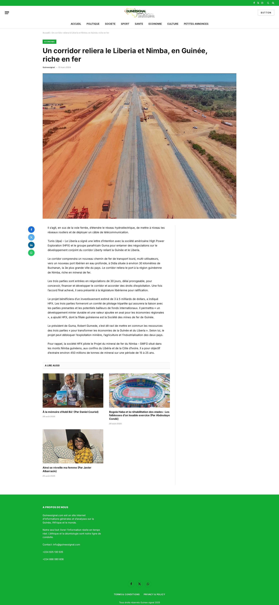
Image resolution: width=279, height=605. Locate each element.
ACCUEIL (76, 23)
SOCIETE (110, 23)
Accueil (46, 33)
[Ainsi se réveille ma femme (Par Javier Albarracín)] (73, 446)
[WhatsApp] (31, 253)
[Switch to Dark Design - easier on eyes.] (268, 3)
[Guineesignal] (139, 13)
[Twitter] (31, 237)
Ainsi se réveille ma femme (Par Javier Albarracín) (67, 469)
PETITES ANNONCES (196, 23)
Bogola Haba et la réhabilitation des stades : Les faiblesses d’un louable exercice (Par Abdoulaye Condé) (139, 415)
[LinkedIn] (31, 245)
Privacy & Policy (154, 594)
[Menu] (7, 12)
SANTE (139, 23)
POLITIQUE (93, 23)
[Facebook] (31, 229)
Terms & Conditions (127, 594)
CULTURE (172, 23)
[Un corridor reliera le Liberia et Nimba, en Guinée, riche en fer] (139, 146)
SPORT (125, 23)
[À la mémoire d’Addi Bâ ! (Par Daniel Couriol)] (73, 390)
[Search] (272, 3)
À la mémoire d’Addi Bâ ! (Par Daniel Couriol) (70, 411)
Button (266, 12)
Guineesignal (49, 67)
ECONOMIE (155, 23)
